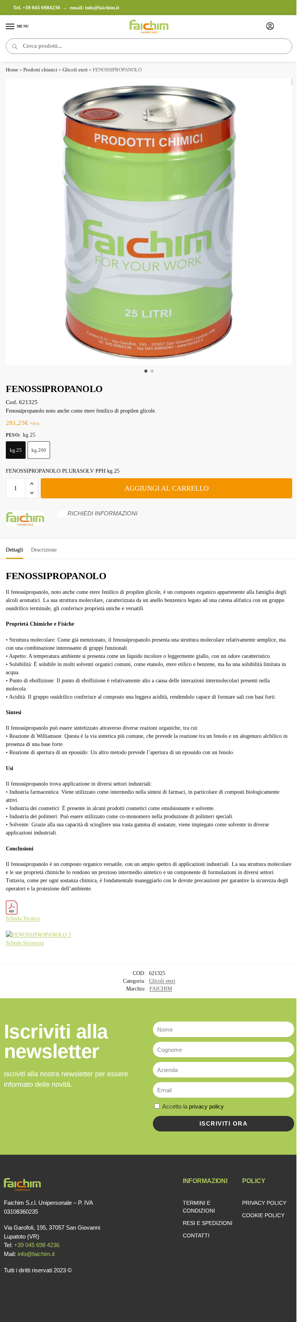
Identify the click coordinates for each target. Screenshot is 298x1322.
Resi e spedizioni (207, 1223)
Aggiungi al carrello (167, 488)
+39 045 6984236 (42, 7)
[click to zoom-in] (149, 221)
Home (12, 70)
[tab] (14, 549)
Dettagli (14, 550)
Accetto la (193, 1106)
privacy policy (206, 1106)
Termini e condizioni (199, 1207)
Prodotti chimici (40, 70)
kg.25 (16, 450)
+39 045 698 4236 (36, 1245)
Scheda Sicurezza (25, 943)
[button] (31, 484)
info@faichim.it (102, 7)
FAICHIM (160, 989)
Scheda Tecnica (23, 918)
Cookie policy (263, 1215)
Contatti (196, 1235)
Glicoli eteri (75, 70)
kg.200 (38, 450)
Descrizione (44, 550)
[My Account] (270, 26)
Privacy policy (264, 1203)
